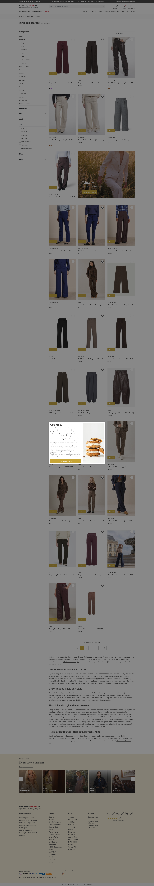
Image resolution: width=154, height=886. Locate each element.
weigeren (53, 452)
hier (69, 446)
